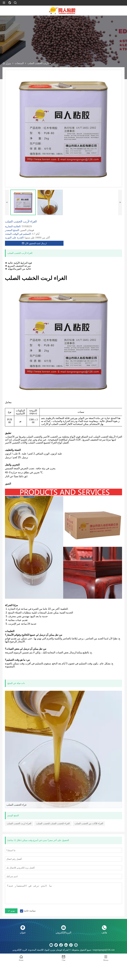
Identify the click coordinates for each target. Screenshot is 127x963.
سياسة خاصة (30, 911)
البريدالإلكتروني (63, 932)
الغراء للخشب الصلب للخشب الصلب (53, 823)
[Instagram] (76, 945)
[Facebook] (61, 945)
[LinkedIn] (66, 945)
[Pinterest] (71, 945)
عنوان (23, 932)
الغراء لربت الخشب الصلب (19, 823)
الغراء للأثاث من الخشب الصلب (89, 823)
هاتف (104, 932)
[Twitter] (56, 945)
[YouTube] (51, 945)
